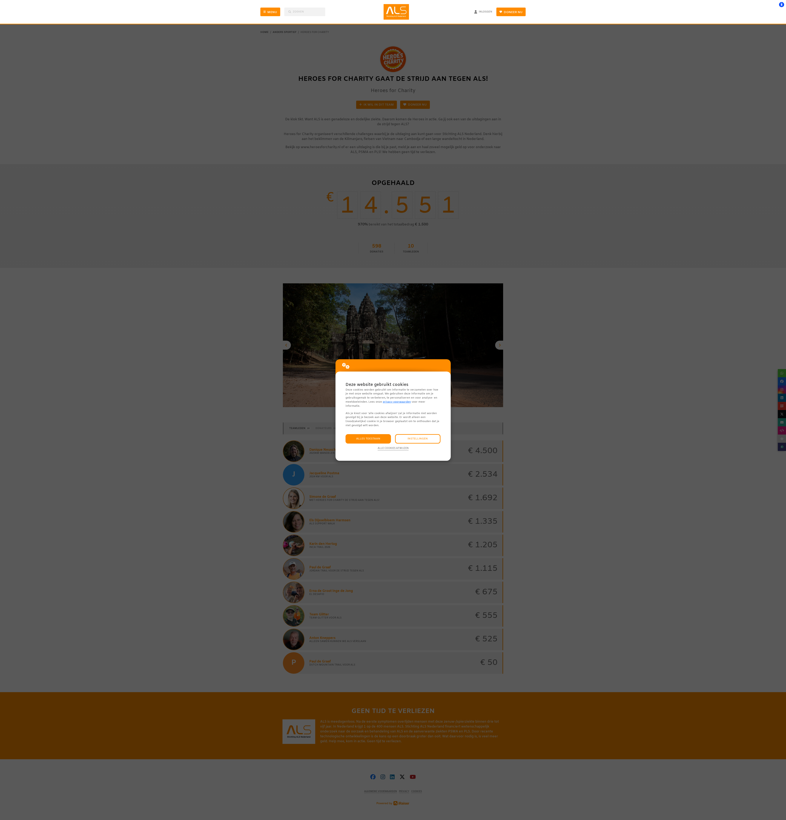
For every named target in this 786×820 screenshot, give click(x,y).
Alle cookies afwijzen (393, 448)
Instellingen (418, 438)
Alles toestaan (368, 438)
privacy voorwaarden (397, 402)
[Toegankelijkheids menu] (781, 4)
